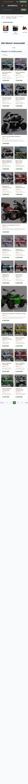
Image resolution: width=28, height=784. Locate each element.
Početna (3, 16)
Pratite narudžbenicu (9, 1)
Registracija (23, 1)
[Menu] (2, 5)
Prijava (17, 1)
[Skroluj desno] (25, 30)
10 (21, 402)
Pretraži (23, 9)
